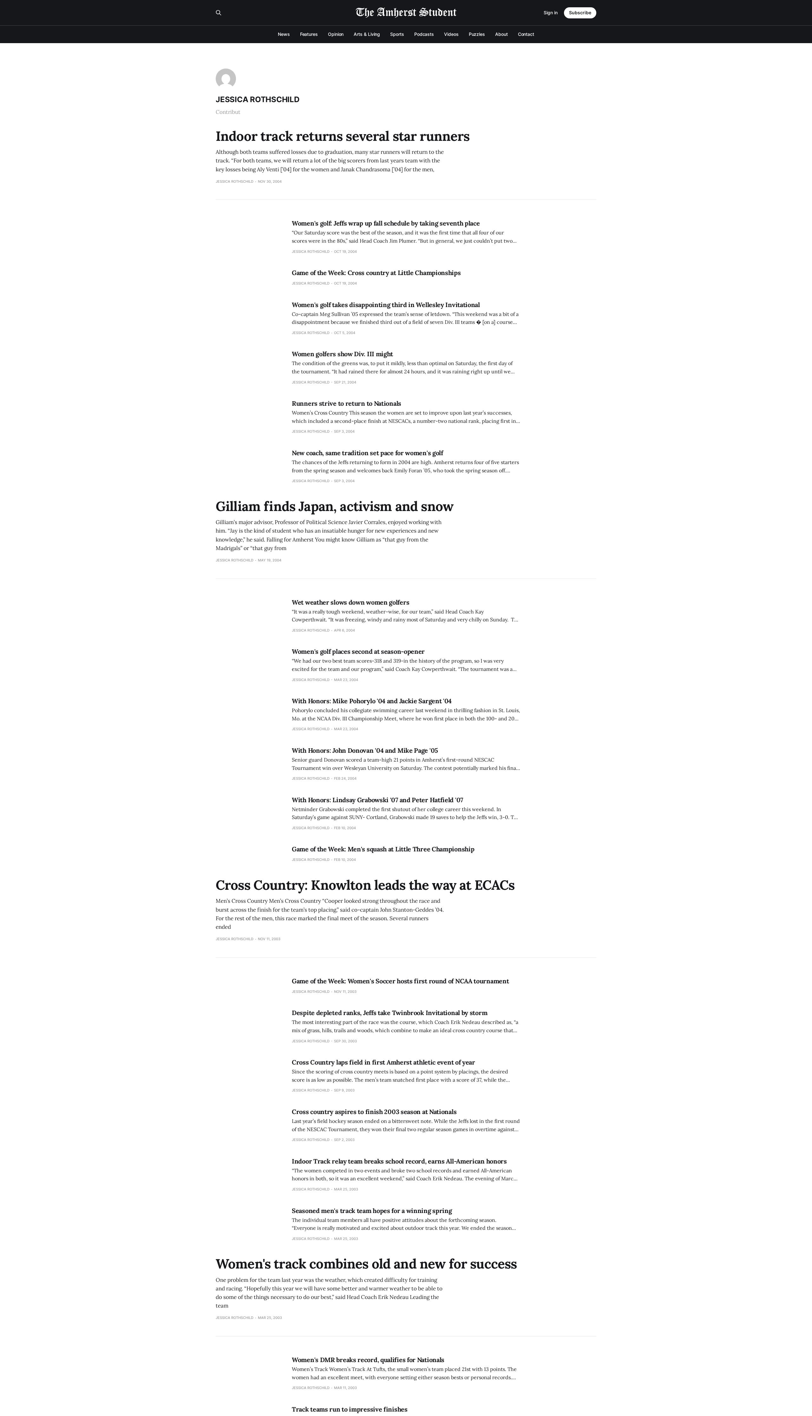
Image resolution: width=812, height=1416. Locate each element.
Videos (451, 34)
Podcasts (424, 34)
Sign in (551, 12)
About (501, 34)
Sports (397, 34)
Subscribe (580, 12)
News (284, 34)
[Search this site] (218, 12)
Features (309, 34)
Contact (526, 34)
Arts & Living (367, 34)
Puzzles (477, 34)
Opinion (336, 34)
